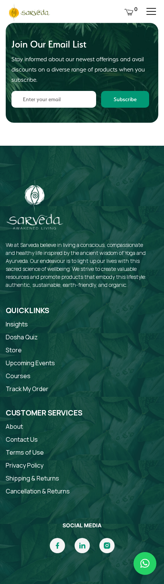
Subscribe (125, 99)
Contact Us (22, 439)
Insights (17, 324)
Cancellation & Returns (38, 491)
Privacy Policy (24, 465)
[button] (144, 563)
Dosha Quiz (22, 337)
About (14, 426)
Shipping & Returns (32, 478)
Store (14, 350)
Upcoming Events (30, 363)
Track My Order (27, 389)
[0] (128, 11)
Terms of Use (25, 452)
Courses (18, 376)
